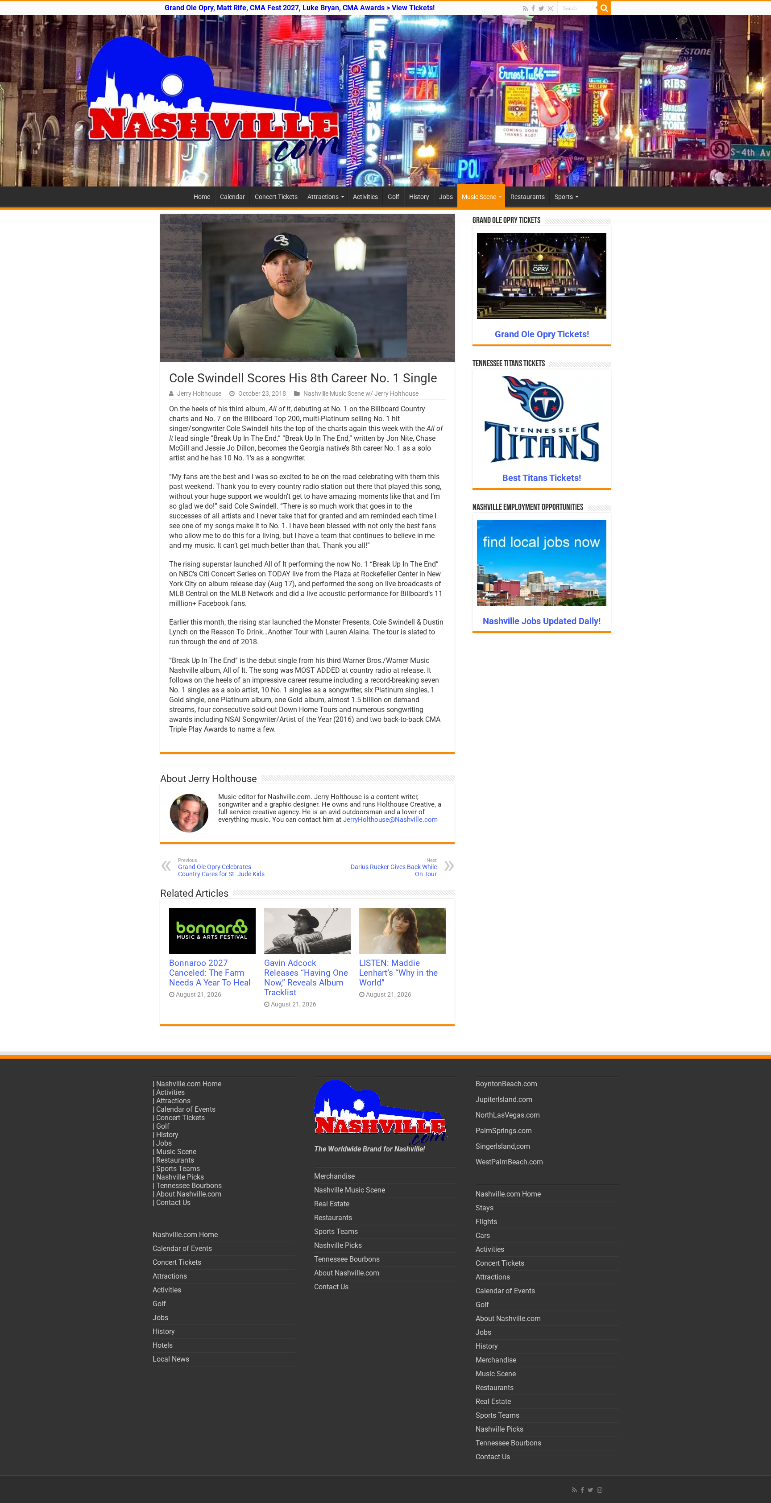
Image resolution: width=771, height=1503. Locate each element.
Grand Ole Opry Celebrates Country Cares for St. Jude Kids (221, 867)
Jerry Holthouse (199, 393)
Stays (484, 1208)
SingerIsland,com (503, 1146)
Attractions (323, 196)
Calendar (232, 196)
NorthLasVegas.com (508, 1115)
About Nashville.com (188, 1194)
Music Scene (479, 196)
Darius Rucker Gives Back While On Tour (394, 867)
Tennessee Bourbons (189, 1185)
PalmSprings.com (504, 1130)
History (419, 196)
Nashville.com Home (188, 1084)
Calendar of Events (186, 1109)
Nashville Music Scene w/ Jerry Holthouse (361, 393)
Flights (486, 1221)
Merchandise (334, 1176)
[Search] (604, 8)
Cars (483, 1235)
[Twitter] (541, 8)
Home (202, 196)
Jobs (446, 196)
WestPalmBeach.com (509, 1162)
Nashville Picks (180, 1177)
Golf (393, 196)
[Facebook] (533, 8)
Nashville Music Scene (349, 1190)
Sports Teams (178, 1168)
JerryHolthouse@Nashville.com (390, 820)
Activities (365, 196)
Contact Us (173, 1202)
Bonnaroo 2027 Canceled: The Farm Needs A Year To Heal (210, 973)
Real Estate (331, 1204)
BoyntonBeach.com (506, 1084)
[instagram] (550, 8)
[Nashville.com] (385, 100)
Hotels (163, 1345)
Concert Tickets (276, 196)
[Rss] (525, 8)
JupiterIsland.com (504, 1099)
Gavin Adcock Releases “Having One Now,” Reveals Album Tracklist (306, 978)
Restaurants (527, 196)
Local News (171, 1359)
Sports (564, 196)
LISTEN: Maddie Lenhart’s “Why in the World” (398, 973)
